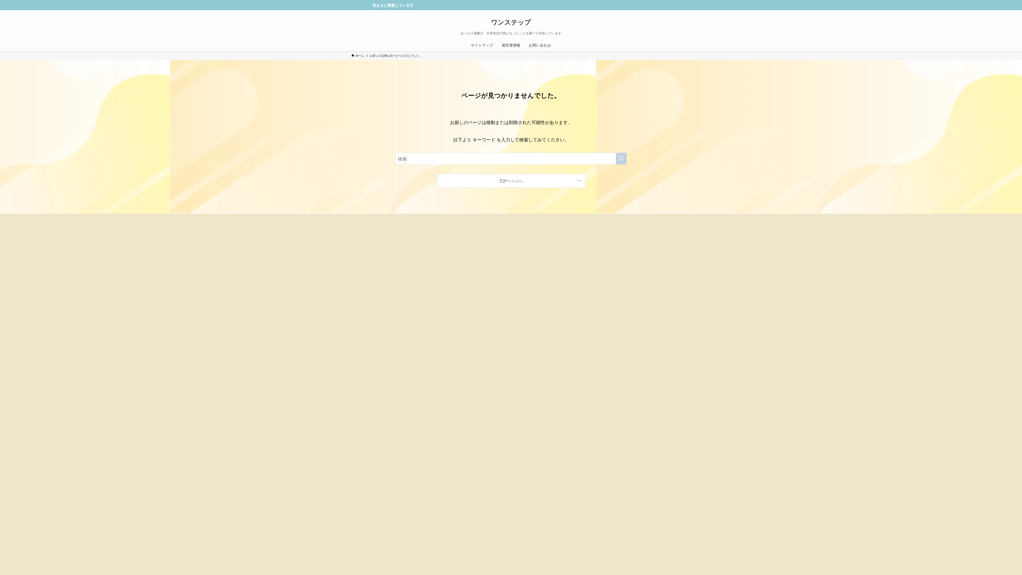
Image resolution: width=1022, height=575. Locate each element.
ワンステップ (511, 22)
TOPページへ (511, 181)
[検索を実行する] (621, 159)
